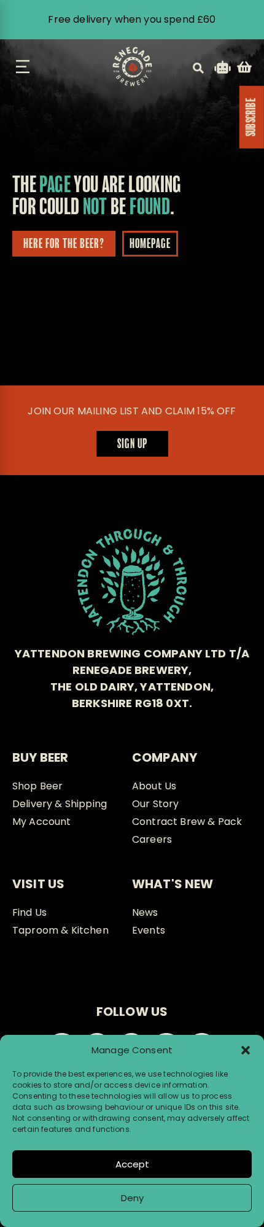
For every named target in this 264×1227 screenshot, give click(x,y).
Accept (132, 1164)
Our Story (155, 804)
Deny (132, 1197)
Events (148, 930)
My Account (41, 822)
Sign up (132, 444)
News (145, 912)
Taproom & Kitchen (60, 930)
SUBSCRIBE (252, 117)
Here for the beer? (63, 244)
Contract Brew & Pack (187, 822)
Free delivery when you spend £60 (131, 19)
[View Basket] (244, 69)
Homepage (150, 244)
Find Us (29, 912)
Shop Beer (37, 786)
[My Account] (222, 69)
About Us (154, 786)
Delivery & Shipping (59, 804)
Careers (152, 839)
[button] (245, 1050)
